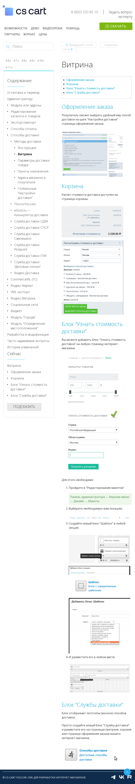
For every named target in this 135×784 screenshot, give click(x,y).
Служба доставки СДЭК (31, 221)
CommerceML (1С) (24, 279)
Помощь (73, 28)
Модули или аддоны (26, 105)
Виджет (16, 311)
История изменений (23, 347)
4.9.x (32, 60)
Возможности (15, 28)
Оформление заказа (80, 80)
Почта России (25, 204)
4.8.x (24, 60)
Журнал (29, 34)
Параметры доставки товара (34, 162)
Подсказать (24, 406)
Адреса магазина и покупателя (32, 179)
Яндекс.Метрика (23, 298)
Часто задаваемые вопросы (28, 341)
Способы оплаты (24, 129)
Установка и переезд (23, 92)
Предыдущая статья (81, 44)
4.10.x (40, 60)
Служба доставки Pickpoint (27, 247)
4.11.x (9, 67)
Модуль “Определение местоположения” (28, 325)
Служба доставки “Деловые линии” (27, 264)
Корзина (72, 84)
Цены (43, 34)
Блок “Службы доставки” (83, 92)
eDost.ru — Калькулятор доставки (31, 212)
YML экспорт (20, 292)
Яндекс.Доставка (26, 273)
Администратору (20, 99)
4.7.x (16, 60)
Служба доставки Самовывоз (27, 236)
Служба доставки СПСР (31, 227)
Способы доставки (25, 135)
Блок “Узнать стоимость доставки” (90, 88)
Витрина (25, 154)
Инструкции (27, 148)
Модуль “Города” (23, 317)
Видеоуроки (52, 28)
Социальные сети (24, 304)
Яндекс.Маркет (22, 285)
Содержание (19, 80)
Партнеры (12, 34)
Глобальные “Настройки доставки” (27, 193)
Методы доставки (27, 141)
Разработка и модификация (28, 334)
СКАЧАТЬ (118, 26)
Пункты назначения (33, 171)
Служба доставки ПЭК (30, 256)
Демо (35, 28)
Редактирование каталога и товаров (25, 113)
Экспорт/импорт (23, 122)
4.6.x (8, 60)
